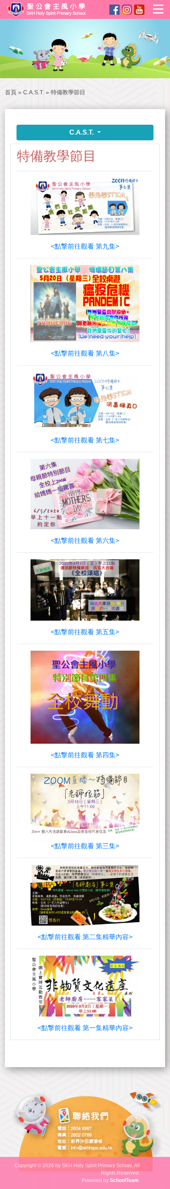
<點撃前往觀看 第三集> (85, 845)
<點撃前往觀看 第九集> (85, 246)
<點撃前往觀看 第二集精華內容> (85, 936)
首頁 (11, 92)
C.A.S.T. (33, 92)
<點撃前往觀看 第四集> (85, 755)
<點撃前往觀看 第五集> (85, 631)
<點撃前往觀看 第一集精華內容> (85, 1027)
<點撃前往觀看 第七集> (85, 440)
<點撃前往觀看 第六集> (85, 540)
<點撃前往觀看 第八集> (85, 353)
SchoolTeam (124, 1180)
